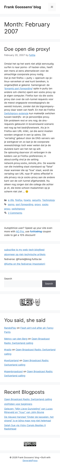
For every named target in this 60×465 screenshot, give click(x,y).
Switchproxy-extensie (16, 113)
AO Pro (20, 231)
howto (27, 200)
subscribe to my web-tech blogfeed (24, 249)
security (36, 200)
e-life (11, 200)
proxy (38, 204)
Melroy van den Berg (15, 338)
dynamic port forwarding (18, 88)
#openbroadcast (13, 371)
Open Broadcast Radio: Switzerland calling (28, 399)
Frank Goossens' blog (22, 7)
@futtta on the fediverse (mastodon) (24, 263)
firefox (18, 200)
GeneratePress (30, 460)
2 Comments (15, 213)
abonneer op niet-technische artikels (24, 254)
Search (8, 278)
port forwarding (24, 204)
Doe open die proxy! (27, 49)
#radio (7, 349)
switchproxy (18, 208)
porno (11, 204)
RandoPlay (10, 328)
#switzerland (11, 360)
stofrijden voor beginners (18, 404)
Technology (48, 200)
